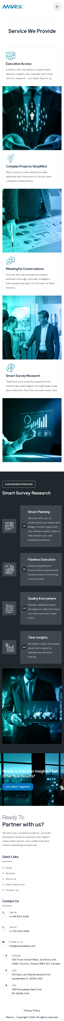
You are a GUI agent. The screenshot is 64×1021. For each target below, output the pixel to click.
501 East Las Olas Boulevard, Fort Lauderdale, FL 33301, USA (31, 976)
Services (10, 873)
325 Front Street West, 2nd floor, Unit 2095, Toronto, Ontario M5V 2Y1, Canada (36, 961)
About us (11, 879)
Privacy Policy (32, 1010)
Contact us (12, 890)
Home (9, 867)
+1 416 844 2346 (19, 916)
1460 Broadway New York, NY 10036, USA (27, 991)
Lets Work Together (17, 786)
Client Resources (15, 884)
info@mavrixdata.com (22, 946)
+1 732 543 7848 (19, 931)
